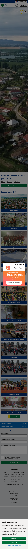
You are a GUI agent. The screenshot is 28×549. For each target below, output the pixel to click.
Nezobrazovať (19, 264)
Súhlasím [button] (14, 538)
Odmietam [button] (14, 542)
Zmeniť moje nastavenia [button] (14, 545)
